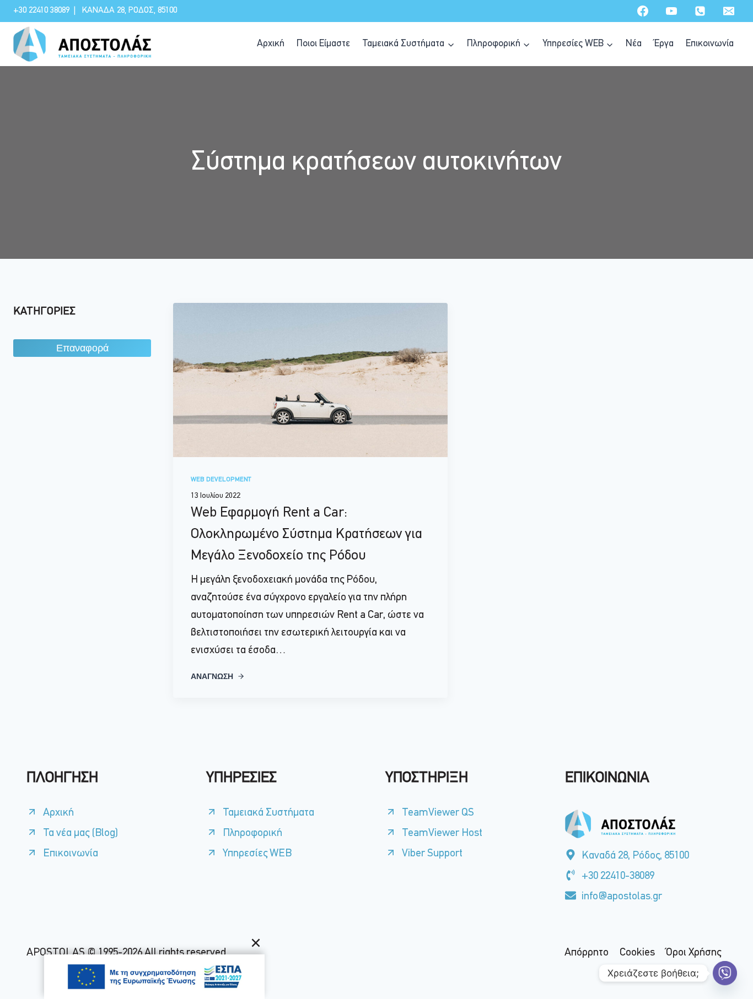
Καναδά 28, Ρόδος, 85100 (129, 10)
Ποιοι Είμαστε (323, 44)
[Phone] (700, 11)
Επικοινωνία (710, 44)
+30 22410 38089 (41, 10)
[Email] (729, 11)
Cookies (637, 952)
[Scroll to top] (725, 964)
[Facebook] (643, 11)
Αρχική (270, 44)
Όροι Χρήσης (693, 952)
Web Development (221, 479)
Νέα (634, 44)
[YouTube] (671, 11)
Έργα (664, 44)
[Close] (256, 943)
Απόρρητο (586, 952)
